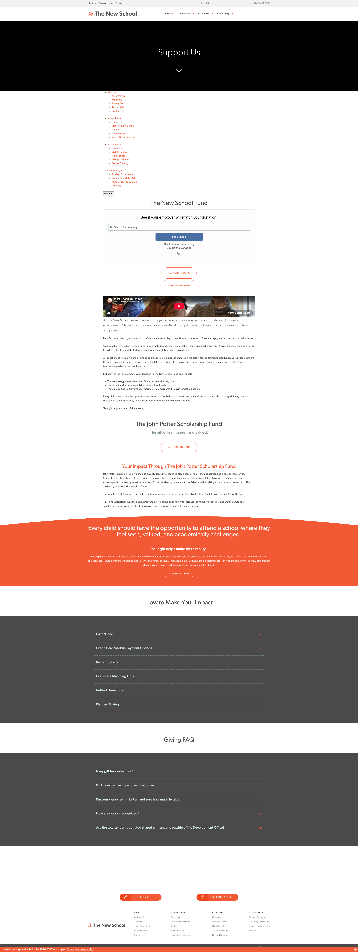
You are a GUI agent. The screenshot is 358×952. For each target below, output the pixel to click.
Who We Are (119, 96)
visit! (91, 949)
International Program (123, 137)
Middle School (119, 152)
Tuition (115, 130)
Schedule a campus (77, 949)
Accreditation (119, 107)
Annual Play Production (124, 182)
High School (118, 156)
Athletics (116, 186)
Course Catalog (120, 163)
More (107, 193)
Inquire (144, 897)
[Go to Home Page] (112, 13)
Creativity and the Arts (124, 178)
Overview (117, 122)
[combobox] (179, 227)
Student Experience (122, 174)
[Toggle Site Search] (265, 14)
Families (92, 3)
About (167, 13)
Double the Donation (179, 247)
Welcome (117, 100)
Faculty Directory (121, 103)
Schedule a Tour (222, 897)
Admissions (184, 13)
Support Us (120, 3)
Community (223, 13)
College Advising (121, 160)
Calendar (102, 3)
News (111, 3)
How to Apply (119, 133)
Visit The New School (123, 126)
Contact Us (117, 111)
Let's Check (179, 236)
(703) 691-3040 (262, 3)
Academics (203, 13)
